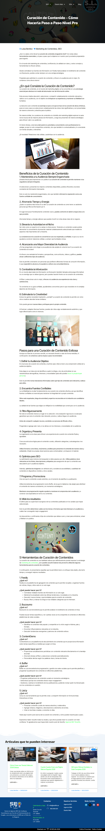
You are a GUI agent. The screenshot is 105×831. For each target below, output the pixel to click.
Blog (79, 4)
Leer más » (13, 782)
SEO (47, 4)
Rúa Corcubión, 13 (38, 817)
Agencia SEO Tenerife (72, 722)
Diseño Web (59, 4)
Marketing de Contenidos (46, 49)
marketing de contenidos (30, 563)
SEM (70, 4)
